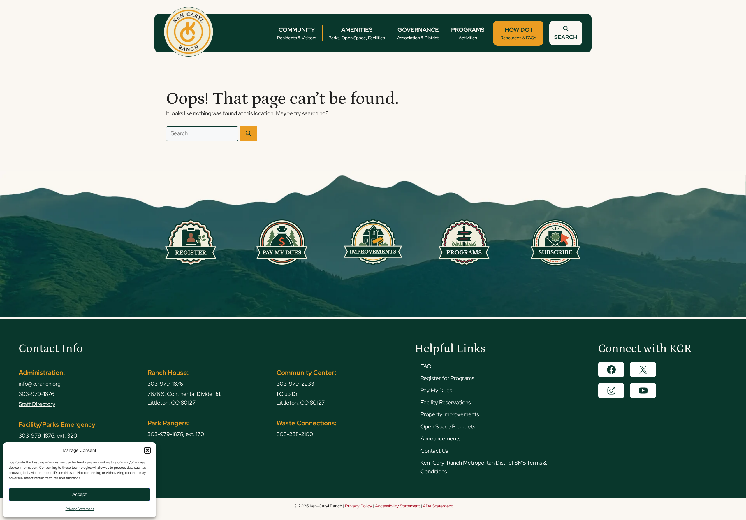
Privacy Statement (80, 509)
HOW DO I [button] (518, 33)
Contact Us (434, 450)
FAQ (425, 366)
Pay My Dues (436, 390)
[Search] (248, 133)
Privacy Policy (358, 506)
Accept (79, 494)
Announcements (440, 438)
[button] (147, 450)
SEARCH (565, 37)
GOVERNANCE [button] (418, 33)
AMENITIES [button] (356, 33)
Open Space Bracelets (447, 426)
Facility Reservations (445, 402)
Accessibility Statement (397, 506)
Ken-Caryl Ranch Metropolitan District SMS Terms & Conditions (483, 467)
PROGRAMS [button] (467, 33)
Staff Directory (37, 404)
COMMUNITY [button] (296, 33)
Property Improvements (449, 414)
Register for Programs (447, 378)
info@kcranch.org (40, 383)
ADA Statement (438, 506)
